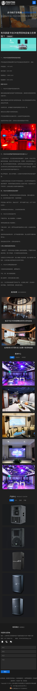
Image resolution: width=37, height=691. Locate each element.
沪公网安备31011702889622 (19, 688)
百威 (20, 500)
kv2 (16, 500)
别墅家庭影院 (28, 678)
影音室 (25, 681)
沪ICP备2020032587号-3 (19, 686)
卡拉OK (17, 357)
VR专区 (24, 357)
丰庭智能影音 (19, 678)
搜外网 (13, 681)
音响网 (35, 678)
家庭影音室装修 (10, 678)
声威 (25, 500)
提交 (5, 671)
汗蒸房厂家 (19, 681)
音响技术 (9, 36)
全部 (12, 357)
